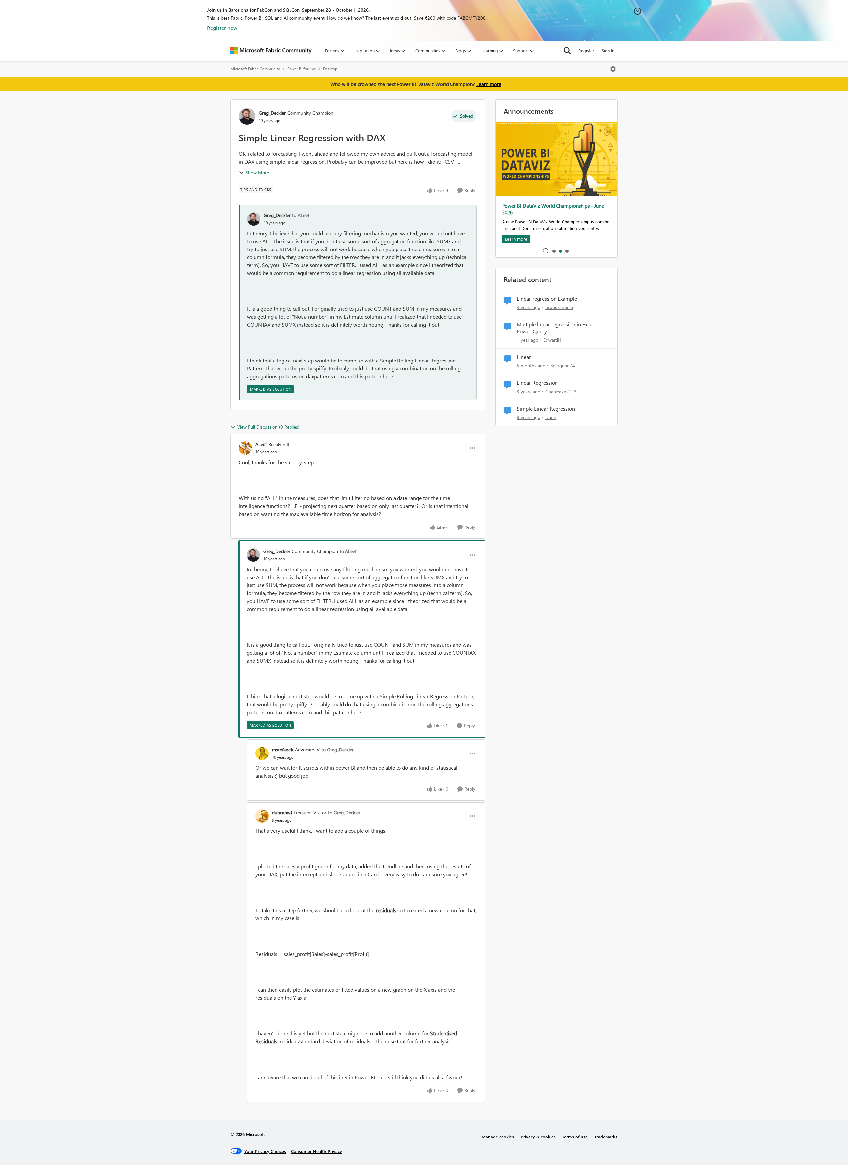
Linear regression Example (547, 298)
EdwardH (552, 340)
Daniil (550, 417)
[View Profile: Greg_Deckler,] (253, 219)
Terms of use (575, 1136)
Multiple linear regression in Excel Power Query (555, 328)
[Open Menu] (613, 69)
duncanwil (282, 812)
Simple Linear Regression (546, 408)
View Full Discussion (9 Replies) (268, 427)
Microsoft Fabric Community (255, 68)
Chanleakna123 (561, 391)
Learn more (488, 84)
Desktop (330, 68)
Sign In (608, 50)
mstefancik (282, 750)
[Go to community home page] (271, 50)
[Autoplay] (545, 251)
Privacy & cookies (538, 1136)
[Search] (567, 51)
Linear (524, 357)
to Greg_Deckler (337, 750)
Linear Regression (537, 382)
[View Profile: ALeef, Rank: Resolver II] (245, 448)
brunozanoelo (559, 307)
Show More (257, 172)
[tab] (553, 251)
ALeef (261, 444)
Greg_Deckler (272, 113)
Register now (222, 27)
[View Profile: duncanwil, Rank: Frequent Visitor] (262, 816)
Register (586, 50)
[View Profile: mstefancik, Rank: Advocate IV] (262, 753)
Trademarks (605, 1136)
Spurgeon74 (562, 365)
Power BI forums (301, 68)
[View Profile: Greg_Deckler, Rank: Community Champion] (247, 116)
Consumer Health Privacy (316, 1151)
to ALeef (300, 215)
